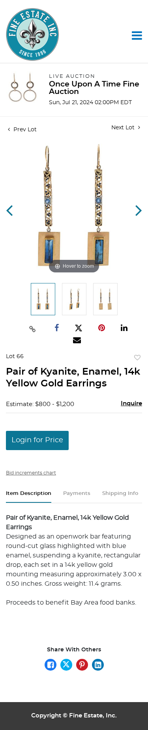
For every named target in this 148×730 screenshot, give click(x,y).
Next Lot (123, 128)
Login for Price (37, 440)
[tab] (28, 497)
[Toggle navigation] (137, 35)
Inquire (131, 403)
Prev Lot (24, 129)
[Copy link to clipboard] (32, 328)
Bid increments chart (31, 473)
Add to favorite (137, 358)
